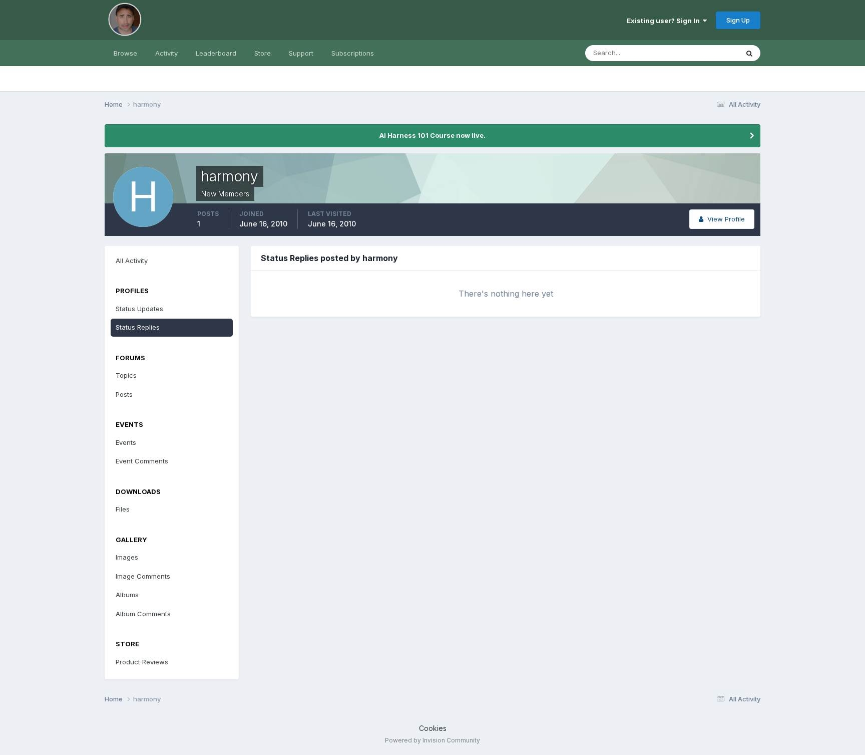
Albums (127, 595)
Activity (166, 53)
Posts (124, 394)
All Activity (132, 261)
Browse (125, 53)
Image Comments (143, 576)
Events (126, 442)
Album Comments (143, 614)
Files (123, 509)
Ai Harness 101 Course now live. (432, 135)
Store (262, 53)
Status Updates (702, 53)
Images (127, 557)
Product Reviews (142, 662)
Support (301, 53)
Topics (126, 375)
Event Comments (142, 461)
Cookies (433, 728)
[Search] (749, 53)
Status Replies (138, 327)
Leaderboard (216, 53)
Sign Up (738, 20)
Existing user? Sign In (665, 21)
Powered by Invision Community (432, 740)
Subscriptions (352, 53)
